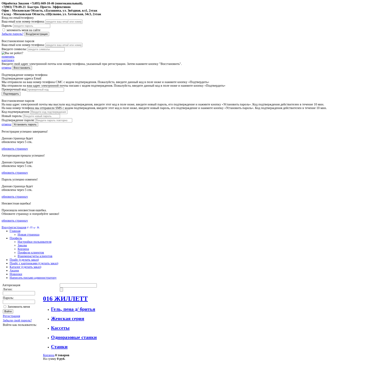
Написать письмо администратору (33, 277)
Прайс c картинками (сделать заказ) (34, 263)
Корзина (23, 249)
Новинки (16, 274)
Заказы (22, 245)
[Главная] (28, 227)
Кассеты (60, 327)
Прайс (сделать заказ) (24, 259)
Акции (14, 270)
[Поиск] (31, 227)
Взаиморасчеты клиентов (35, 256)
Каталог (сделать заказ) (25, 267)
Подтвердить (11, 93)
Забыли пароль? (12, 34)
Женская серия (67, 318)
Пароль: (7, 25)
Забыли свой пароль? (17, 320)
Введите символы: (14, 49)
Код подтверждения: (16, 111)
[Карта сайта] (34, 227)
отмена (6, 67)
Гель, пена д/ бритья (73, 309)
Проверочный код (14, 89)
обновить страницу (15, 148)
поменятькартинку (8, 58)
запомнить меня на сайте (23, 30)
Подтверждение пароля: (18, 120)
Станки (59, 346)
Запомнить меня (19, 306)
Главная (15, 231)
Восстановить (22, 67)
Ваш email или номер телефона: (23, 21)
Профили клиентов (31, 252)
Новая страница (28, 234)
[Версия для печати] (38, 227)
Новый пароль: (12, 116)
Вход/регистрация (37, 34)
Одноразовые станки (74, 337)
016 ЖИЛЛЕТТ (65, 298)
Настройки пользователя (34, 241)
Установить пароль (25, 124)
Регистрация (11, 316)
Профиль (16, 238)
